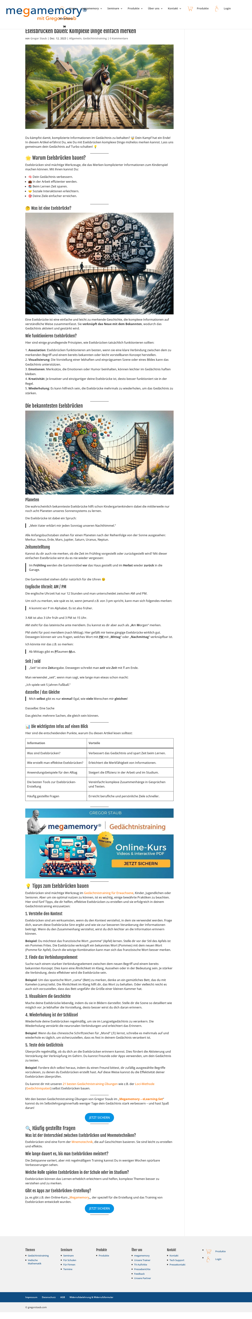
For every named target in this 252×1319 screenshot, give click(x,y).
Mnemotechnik (82, 1142)
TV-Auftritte (140, 1264)
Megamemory (79, 1197)
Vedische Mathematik (34, 1261)
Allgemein (75, 38)
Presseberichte (142, 1269)
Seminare (113, 8)
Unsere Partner (142, 1278)
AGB (62, 1297)
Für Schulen (69, 1260)
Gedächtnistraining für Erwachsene (108, 893)
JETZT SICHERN (99, 1118)
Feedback (139, 1273)
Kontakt (173, 8)
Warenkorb (66, 18)
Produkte (133, 8)
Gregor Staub (38, 38)
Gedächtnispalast (38, 1088)
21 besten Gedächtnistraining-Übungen (90, 1084)
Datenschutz (49, 1297)
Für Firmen (69, 1264)
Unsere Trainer (142, 1260)
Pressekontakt (177, 1264)
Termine (67, 1269)
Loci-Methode (144, 1084)
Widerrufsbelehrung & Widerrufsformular (91, 1297)
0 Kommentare (119, 38)
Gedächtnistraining (95, 38)
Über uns (153, 8)
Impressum (31, 1297)
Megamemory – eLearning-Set (141, 1099)
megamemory (90, 8)
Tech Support (177, 1260)
